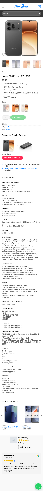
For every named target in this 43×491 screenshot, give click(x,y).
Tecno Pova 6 (27, 427)
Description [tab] (8, 178)
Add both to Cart (12, 158)
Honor (7, 129)
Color (4, 102)
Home (4, 72)
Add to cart (18, 117)
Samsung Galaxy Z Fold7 (10, 427)
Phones (10, 72)
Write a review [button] (25, 447)
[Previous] (5, 38)
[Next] (38, 38)
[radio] (6, 108)
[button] (3, 6)
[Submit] (39, 13)
